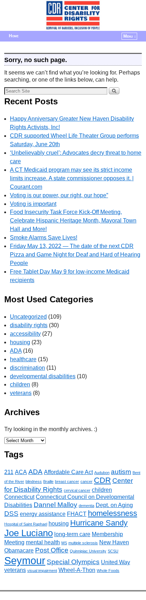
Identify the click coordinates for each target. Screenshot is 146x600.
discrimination (27, 368)
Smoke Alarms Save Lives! (43, 238)
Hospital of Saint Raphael (25, 524)
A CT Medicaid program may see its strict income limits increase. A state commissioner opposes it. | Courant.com (72, 178)
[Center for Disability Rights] (73, 15)
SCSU (113, 551)
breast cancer (67, 481)
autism (121, 471)
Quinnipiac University (88, 551)
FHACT (76, 514)
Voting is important (33, 204)
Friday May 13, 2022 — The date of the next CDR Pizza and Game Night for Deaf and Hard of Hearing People (75, 254)
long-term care (72, 534)
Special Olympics (73, 562)
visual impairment (42, 570)
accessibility (25, 334)
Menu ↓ (129, 36)
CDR (102, 480)
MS (64, 543)
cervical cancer (77, 490)
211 (8, 472)
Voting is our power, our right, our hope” (59, 195)
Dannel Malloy (55, 504)
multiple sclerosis (83, 543)
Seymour (24, 560)
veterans (21, 393)
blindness (34, 481)
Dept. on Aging (114, 505)
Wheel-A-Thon (76, 570)
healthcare (23, 359)
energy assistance (43, 514)
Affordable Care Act (68, 472)
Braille (48, 481)
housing (20, 342)
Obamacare (19, 550)
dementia (86, 505)
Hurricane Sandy (99, 522)
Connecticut (19, 497)
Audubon (102, 472)
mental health (43, 542)
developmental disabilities (42, 376)
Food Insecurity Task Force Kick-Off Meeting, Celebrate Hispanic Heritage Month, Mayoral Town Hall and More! (73, 220)
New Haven (114, 542)
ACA (21, 472)
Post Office (51, 550)
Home (13, 35)
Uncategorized (28, 317)
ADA (16, 351)
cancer (86, 481)
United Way (115, 562)
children (20, 384)
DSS (11, 513)
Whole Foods (108, 570)
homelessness (112, 513)
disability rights (28, 325)
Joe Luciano (28, 533)
